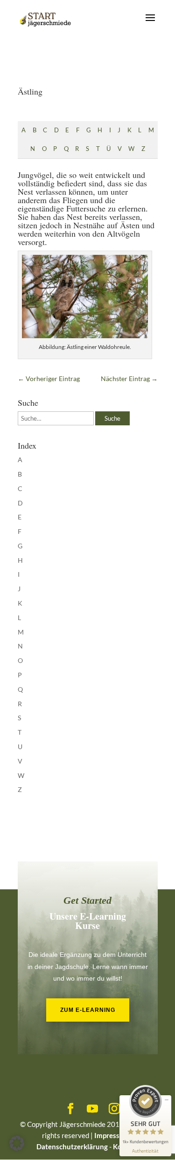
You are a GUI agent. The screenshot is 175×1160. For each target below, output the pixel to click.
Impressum (112, 1135)
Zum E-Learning (87, 1010)
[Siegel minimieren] (166, 1100)
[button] (17, 1143)
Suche (112, 418)
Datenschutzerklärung (72, 1146)
